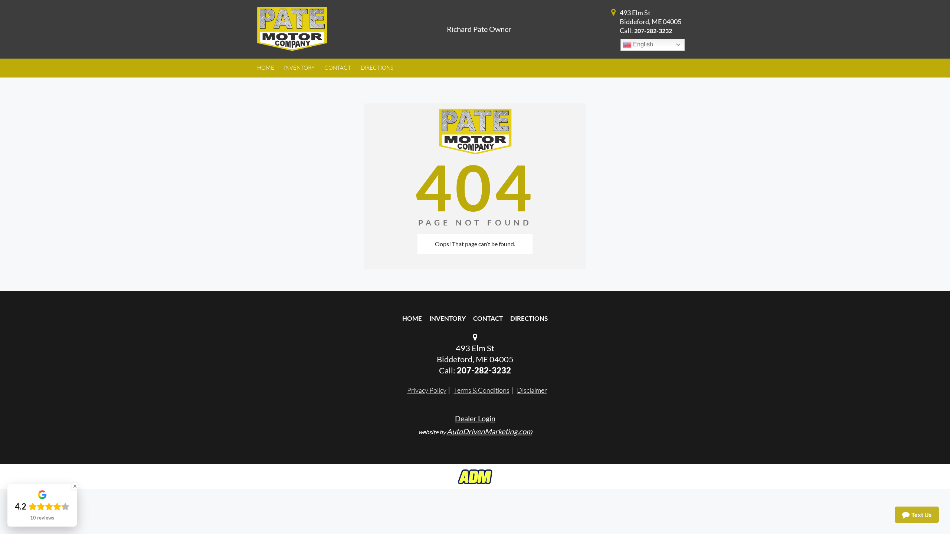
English (642, 44)
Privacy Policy (426, 390)
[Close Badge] (75, 486)
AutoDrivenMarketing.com (489, 431)
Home (412, 318)
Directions (529, 318)
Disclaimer (532, 390)
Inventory (447, 318)
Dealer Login (475, 418)
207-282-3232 (653, 30)
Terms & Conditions (482, 390)
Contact (488, 318)
